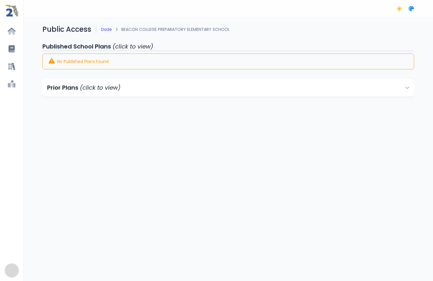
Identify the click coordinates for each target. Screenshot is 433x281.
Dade (106, 29)
